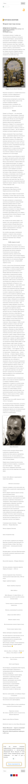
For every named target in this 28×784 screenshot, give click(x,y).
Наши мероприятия (14, 764)
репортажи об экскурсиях (10, 20)
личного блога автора (16, 29)
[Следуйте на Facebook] (11, 775)
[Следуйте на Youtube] (14, 775)
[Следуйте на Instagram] (17, 775)
